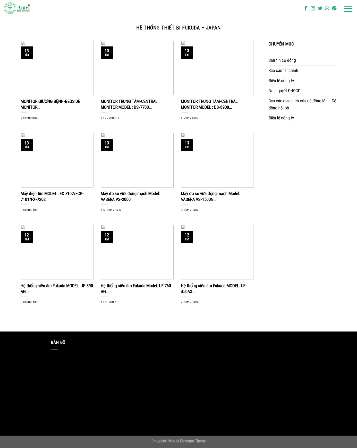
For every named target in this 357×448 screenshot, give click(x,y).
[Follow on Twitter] (320, 8)
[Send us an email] (327, 8)
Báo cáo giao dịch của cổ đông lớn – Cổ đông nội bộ (302, 104)
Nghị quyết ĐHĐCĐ (284, 90)
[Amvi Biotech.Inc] (28, 9)
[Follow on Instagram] (313, 8)
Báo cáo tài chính (283, 70)
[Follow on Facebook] (306, 8)
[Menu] (348, 8)
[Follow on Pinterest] (334, 8)
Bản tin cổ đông (282, 60)
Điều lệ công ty (281, 80)
